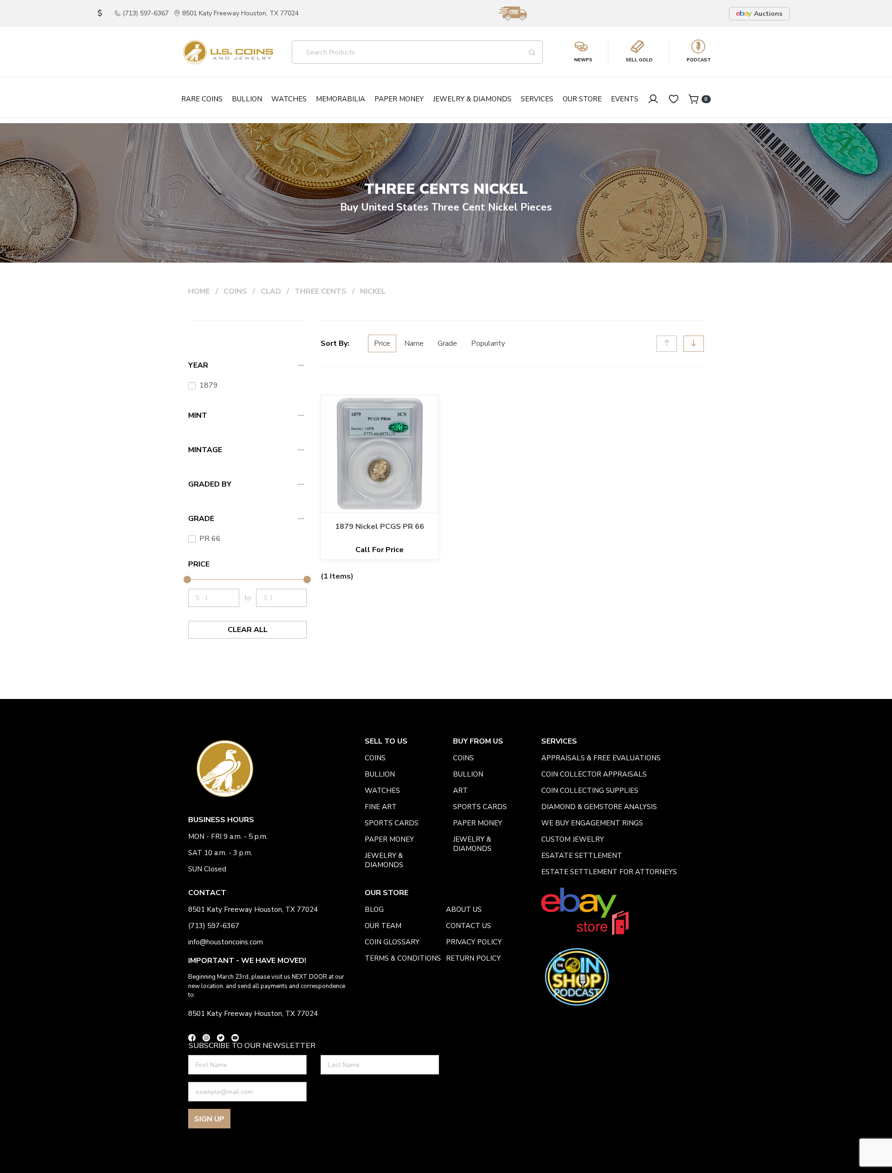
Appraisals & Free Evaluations (601, 758)
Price (382, 343)
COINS (235, 291)
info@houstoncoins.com (225, 942)
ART (460, 790)
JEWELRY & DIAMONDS (384, 860)
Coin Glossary (392, 942)
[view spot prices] (100, 13)
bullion (380, 774)
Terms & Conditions (403, 958)
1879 (208, 385)
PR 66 (210, 539)
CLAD (271, 291)
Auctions (768, 13)
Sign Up (209, 1119)
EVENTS (624, 99)
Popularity (488, 343)
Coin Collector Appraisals (594, 774)
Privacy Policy (474, 942)
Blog (374, 909)
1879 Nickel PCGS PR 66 (379, 526)
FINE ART (381, 806)
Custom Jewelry (572, 839)
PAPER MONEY (389, 839)
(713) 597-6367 (146, 13)
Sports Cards (392, 823)
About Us (464, 909)
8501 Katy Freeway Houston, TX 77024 (240, 13)
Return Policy (473, 958)
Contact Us (468, 925)
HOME (199, 291)
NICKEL (373, 291)
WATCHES (382, 790)
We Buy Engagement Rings (592, 823)
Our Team (383, 925)
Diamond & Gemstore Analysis (599, 806)
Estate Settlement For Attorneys (609, 871)
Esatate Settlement (581, 855)
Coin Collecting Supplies (589, 790)
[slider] (186, 579)
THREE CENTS (321, 291)
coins (375, 758)
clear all (248, 630)
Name (414, 343)
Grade (447, 343)
